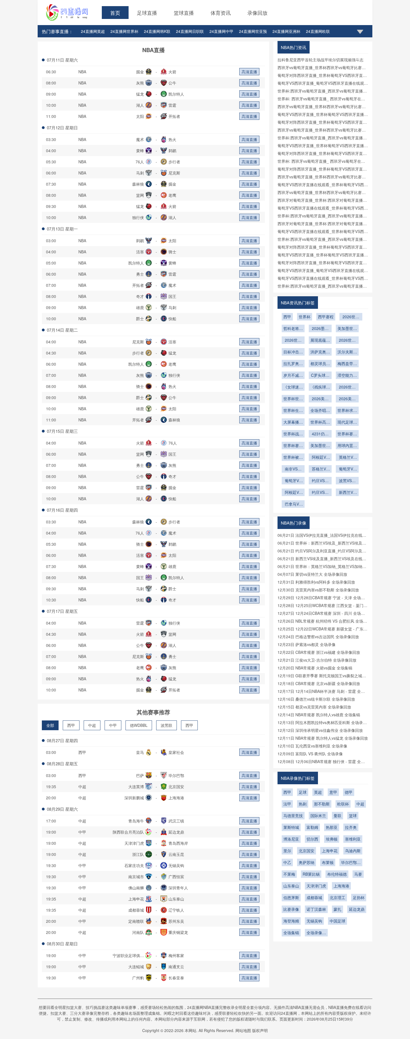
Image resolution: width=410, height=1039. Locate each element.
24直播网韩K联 (157, 31)
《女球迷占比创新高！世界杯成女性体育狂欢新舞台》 (293, 387)
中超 (92, 725)
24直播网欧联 (318, 31)
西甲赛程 (326, 316)
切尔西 (312, 839)
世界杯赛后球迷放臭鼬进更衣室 (293, 446)
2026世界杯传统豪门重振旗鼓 (293, 340)
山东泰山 (291, 886)
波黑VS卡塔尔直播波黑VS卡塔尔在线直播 (347, 481)
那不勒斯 (322, 804)
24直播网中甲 (221, 31)
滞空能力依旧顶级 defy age (347, 375)
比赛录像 (291, 909)
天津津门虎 (316, 886)
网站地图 (243, 1030)
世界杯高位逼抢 (320, 422)
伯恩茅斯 (291, 897)
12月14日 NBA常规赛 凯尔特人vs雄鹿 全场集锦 (319, 714)
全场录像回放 (316, 933)
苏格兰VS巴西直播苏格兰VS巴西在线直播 (320, 469)
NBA (82, 71)
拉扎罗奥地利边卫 (293, 364)
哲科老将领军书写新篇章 (293, 329)
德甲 (349, 792)
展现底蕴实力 (320, 340)
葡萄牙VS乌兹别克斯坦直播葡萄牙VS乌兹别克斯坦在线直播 (293, 481)
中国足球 (337, 921)
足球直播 (147, 12)
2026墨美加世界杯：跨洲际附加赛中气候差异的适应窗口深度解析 (320, 329)
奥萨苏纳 (306, 862)
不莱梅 (289, 874)
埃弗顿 (331, 839)
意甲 (333, 792)
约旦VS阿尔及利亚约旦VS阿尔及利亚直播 (320, 492)
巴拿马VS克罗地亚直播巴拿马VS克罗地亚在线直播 (293, 504)
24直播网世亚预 (253, 31)
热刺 (303, 804)
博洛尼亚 (291, 839)
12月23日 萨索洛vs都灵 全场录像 (307, 644)
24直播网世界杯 (124, 31)
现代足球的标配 (347, 422)
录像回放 (257, 12)
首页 (115, 12)
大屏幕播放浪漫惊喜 (293, 422)
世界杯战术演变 (293, 434)
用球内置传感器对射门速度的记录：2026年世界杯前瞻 (347, 446)
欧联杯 (343, 804)
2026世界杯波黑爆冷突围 (351, 317)
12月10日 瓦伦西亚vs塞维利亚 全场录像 (312, 746)
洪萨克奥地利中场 (320, 352)
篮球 (353, 815)
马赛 (358, 874)
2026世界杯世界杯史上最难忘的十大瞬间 (347, 387)
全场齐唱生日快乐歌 (320, 410)
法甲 (287, 804)
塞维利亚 (353, 839)
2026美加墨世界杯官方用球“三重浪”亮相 (320, 399)
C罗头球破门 (320, 375)
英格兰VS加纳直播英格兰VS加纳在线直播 (347, 457)
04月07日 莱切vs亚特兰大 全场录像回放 (312, 574)
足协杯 (359, 897)
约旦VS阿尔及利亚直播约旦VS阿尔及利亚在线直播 (320, 481)
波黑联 (166, 725)
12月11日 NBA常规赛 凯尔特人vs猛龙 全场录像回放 (323, 738)
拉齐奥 (351, 827)
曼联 (337, 815)
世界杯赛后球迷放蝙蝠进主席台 (347, 434)
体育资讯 (221, 12)
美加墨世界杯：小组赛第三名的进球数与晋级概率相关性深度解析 (347, 329)
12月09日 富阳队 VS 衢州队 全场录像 (310, 753)
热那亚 (331, 827)
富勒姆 (312, 827)
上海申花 (329, 850)
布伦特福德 (337, 874)
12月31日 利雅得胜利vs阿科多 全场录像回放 (316, 582)
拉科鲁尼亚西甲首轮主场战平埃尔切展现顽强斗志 (320, 59)
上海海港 (341, 886)
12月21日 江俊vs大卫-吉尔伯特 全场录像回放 (317, 660)
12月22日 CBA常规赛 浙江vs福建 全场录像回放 (319, 652)
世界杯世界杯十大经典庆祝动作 (293, 399)
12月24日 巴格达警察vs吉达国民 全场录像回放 (318, 636)
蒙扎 (337, 909)
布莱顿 (328, 862)
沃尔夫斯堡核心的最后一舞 (347, 352)
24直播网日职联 (190, 31)
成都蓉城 (314, 897)
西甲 (71, 725)
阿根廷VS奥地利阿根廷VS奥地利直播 (320, 457)
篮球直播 (184, 12)
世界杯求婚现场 (347, 410)
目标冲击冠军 (293, 352)
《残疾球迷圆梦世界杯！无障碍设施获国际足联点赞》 (320, 387)
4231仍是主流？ (320, 434)
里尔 (287, 850)
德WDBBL (139, 725)
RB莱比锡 (311, 874)
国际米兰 (318, 815)
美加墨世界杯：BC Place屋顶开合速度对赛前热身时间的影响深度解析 (320, 446)
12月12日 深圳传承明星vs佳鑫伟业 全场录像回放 (320, 730)
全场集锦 (291, 932)
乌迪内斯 (353, 850)
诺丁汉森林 (316, 909)
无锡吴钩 (314, 921)
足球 (303, 792)
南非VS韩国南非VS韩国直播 (293, 469)
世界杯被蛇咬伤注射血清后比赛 (293, 457)
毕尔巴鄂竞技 (351, 863)
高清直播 (249, 71)
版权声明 (260, 1030)
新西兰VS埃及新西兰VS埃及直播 (347, 492)
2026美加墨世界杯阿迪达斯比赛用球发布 (347, 399)
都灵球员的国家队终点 (320, 364)
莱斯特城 (291, 827)
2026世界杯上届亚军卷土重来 (347, 340)
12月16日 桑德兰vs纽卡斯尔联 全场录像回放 (316, 699)
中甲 (113, 725)
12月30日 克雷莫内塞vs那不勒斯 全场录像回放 (318, 590)
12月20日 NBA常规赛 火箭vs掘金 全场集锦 (315, 668)
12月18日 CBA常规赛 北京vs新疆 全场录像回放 (319, 683)
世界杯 (304, 316)
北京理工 (337, 897)
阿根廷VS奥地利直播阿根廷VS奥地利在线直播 (293, 492)
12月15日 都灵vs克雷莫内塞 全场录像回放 (314, 707)
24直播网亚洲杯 (286, 31)
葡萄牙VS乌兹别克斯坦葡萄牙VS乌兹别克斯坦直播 (347, 469)
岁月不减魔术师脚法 (293, 375)
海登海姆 (291, 921)
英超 (318, 792)
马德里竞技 (293, 815)
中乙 (287, 862)
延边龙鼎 (357, 909)
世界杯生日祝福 (293, 410)
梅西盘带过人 (347, 364)
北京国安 (306, 850)
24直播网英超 (93, 31)
